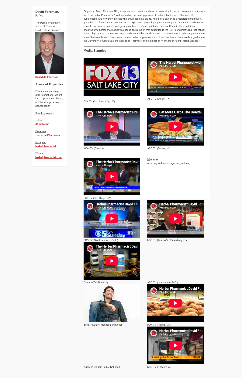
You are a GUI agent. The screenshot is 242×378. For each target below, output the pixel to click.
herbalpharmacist (45, 146)
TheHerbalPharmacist (47, 135)
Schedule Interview (46, 77)
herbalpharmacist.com (48, 157)
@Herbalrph (42, 124)
